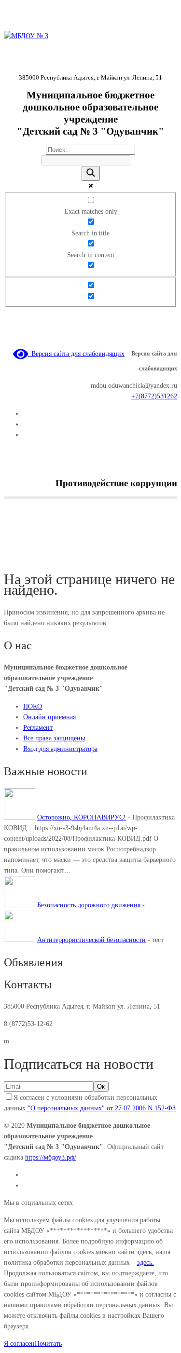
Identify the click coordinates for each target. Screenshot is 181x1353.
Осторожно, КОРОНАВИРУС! (81, 817)
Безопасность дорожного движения (88, 905)
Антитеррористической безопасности (91, 939)
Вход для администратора (60, 748)
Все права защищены (54, 738)
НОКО (32, 706)
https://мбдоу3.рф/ (50, 1157)
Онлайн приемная (49, 717)
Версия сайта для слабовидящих (76, 353)
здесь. (145, 1262)
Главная (15, 556)
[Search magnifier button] (91, 173)
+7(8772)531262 (154, 396)
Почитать (48, 1343)
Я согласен (19, 1343)
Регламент (38, 727)
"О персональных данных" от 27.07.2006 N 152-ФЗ (101, 1108)
